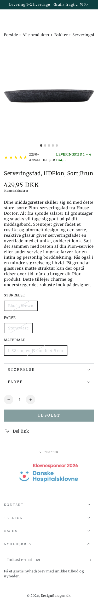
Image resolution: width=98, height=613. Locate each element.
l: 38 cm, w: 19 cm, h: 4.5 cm (35, 350)
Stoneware (18, 328)
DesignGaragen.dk (56, 596)
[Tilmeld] (91, 560)
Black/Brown (20, 305)
